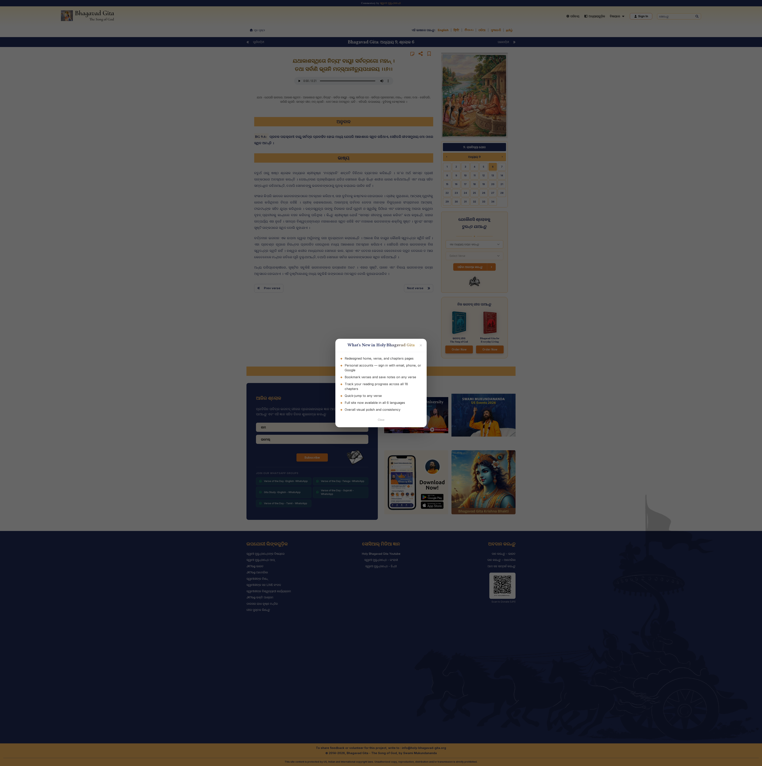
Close (381, 419)
